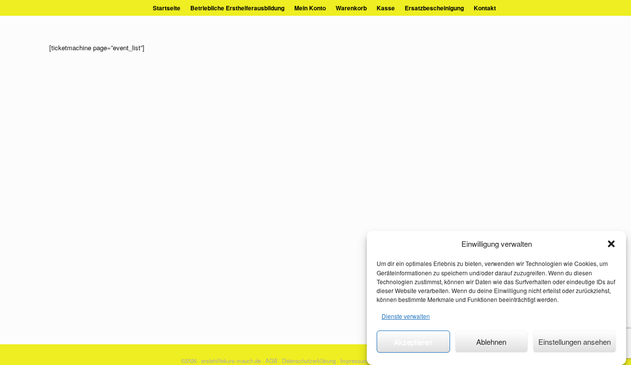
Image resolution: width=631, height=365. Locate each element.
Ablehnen (491, 341)
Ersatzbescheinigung (434, 7)
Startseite (166, 7)
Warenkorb (351, 7)
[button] (611, 244)
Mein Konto (310, 7)
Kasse (386, 7)
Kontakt (485, 7)
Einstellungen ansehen (574, 341)
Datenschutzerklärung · (310, 361)
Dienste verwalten (406, 316)
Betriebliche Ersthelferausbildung (237, 7)
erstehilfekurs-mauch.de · (232, 361)
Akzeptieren (413, 341)
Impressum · (355, 361)
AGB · (272, 361)
